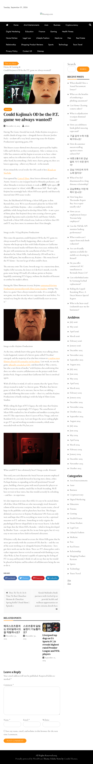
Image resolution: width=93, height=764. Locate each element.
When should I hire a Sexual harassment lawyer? (79, 86)
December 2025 (76, 350)
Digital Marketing (13, 31)
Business (57, 25)
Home (16, 25)
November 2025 (76, 355)
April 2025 (74, 383)
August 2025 (75, 364)
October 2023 (75, 468)
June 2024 (74, 430)
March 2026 (75, 336)
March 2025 (75, 388)
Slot (69, 580)
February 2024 (76, 449)
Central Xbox (23, 178)
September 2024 (76, 416)
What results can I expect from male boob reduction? (79, 240)
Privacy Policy (11, 51)
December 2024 (76, 402)
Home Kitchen (11, 38)
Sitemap (40, 51)
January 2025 (75, 397)
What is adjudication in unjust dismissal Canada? (79, 116)
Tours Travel (77, 44)
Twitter (25, 578)
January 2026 (75, 345)
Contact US (27, 51)
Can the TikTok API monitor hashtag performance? (78, 229)
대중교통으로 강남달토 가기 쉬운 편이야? (79, 161)
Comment (9, 685)
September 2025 (76, 359)
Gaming (53, 31)
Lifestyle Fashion (42, 38)
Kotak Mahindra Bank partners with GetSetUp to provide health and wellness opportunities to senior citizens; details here (46, 599)
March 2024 (75, 444)
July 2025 (73, 369)
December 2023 (76, 459)
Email (26, 720)
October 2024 (75, 411)
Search (71, 64)
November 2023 (76, 463)
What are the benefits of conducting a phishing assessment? (79, 97)
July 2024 (74, 425)
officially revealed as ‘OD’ (19, 364)
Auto (46, 25)
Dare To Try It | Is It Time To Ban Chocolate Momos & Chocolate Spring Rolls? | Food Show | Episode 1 (17, 599)
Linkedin (53, 578)
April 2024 (74, 440)
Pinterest (39, 578)
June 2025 (74, 374)
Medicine (58, 38)
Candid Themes (70, 758)
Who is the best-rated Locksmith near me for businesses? (79, 306)
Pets (69, 38)
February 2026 (76, 341)
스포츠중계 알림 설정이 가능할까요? (32, 629)
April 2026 (74, 331)
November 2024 (76, 407)
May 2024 (74, 435)
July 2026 (74, 322)
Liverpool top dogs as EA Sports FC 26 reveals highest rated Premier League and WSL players (51, 644)
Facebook (11, 578)
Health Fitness (67, 31)
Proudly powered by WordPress (29, 758)
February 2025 (76, 392)
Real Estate (80, 38)
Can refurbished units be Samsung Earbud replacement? (79, 280)
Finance (42, 31)
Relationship (11, 44)
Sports (50, 44)
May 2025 (74, 378)
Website (46, 720)
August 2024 (75, 421)
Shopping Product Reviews (32, 44)
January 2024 (75, 454)
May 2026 (74, 326)
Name (7, 720)
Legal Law (27, 38)
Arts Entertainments (31, 25)
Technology (63, 44)
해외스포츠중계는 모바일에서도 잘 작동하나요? (12, 629)
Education (29, 31)
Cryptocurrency (72, 25)
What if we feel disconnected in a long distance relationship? (79, 180)
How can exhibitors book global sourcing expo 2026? (79, 127)
